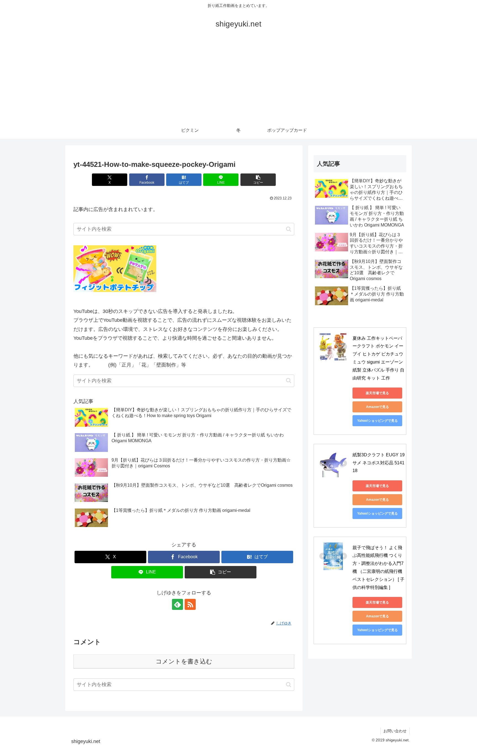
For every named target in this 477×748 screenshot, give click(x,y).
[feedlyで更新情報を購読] (177, 604)
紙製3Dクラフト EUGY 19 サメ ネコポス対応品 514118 (379, 462)
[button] (258, 179)
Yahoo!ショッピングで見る (377, 421)
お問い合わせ (395, 731)
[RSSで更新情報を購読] (190, 604)
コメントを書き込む (184, 661)
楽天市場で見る (377, 393)
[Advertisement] (238, 80)
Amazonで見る (377, 407)
